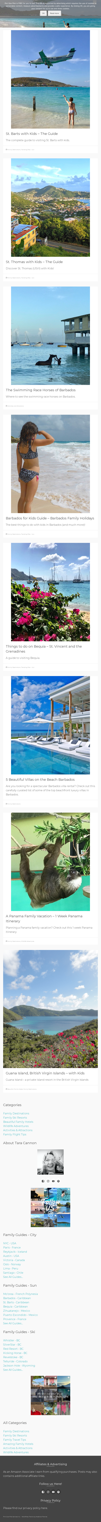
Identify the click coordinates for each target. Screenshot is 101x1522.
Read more (54, 13)
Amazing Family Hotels (18, 1444)
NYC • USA (9, 1243)
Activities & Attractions (17, 1130)
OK (43, 13)
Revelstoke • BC (13, 1357)
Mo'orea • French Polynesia (20, 1294)
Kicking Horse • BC (15, 1353)
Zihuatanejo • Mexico (16, 1310)
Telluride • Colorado (15, 1361)
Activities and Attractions (15, 406)
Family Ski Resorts (15, 1117)
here (44, 1508)
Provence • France (14, 1319)
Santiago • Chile (13, 1272)
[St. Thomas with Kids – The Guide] (50, 207)
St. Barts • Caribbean (16, 1302)
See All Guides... (13, 1277)
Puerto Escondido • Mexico (20, 1315)
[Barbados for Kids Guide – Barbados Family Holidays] (50, 463)
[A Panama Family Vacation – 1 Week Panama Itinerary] (50, 861)
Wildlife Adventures (27, 941)
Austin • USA (11, 1256)
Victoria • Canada (14, 1260)
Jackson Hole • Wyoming (19, 1365)
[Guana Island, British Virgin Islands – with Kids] (50, 1008)
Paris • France (12, 1247)
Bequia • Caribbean (15, 1306)
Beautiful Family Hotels (15, 1089)
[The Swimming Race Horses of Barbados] (50, 335)
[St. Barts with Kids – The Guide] (50, 79)
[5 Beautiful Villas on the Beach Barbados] (50, 725)
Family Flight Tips (14, 1134)
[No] (97, 9)
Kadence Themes (41, 1517)
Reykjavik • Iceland (15, 1251)
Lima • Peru (10, 1268)
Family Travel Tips (14, 1439)
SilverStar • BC (12, 1344)
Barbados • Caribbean (17, 1298)
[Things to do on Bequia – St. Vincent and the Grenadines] (50, 591)
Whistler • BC (11, 1340)
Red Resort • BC (13, 1348)
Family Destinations (14, 149)
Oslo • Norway (12, 1264)
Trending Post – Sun (27, 149)
